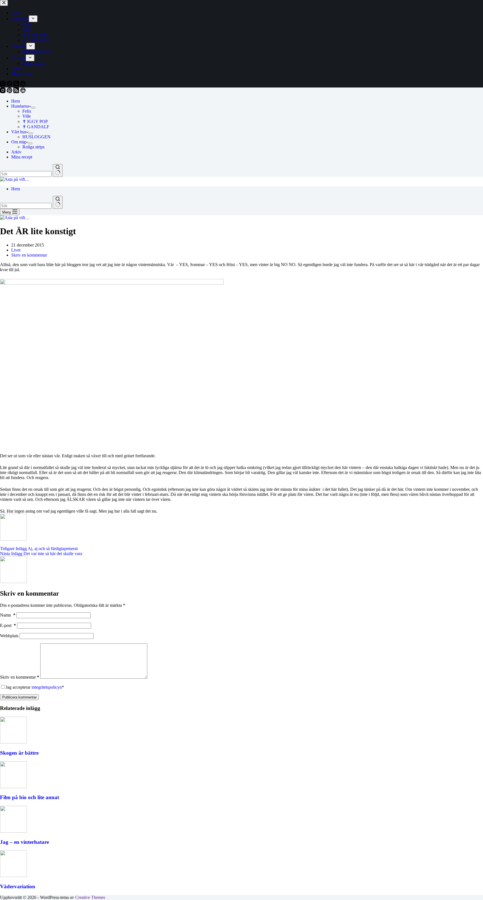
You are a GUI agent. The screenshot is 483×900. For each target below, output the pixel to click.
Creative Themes (90, 897)
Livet (15, 250)
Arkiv (16, 152)
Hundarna (20, 106)
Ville (26, 116)
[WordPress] (23, 91)
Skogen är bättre (19, 753)
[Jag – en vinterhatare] (13, 831)
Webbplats (9, 635)
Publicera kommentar (19, 697)
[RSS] (16, 91)
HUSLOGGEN (36, 136)
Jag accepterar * (35, 687)
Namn (7, 615)
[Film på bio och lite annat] (13, 786)
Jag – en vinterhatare (24, 842)
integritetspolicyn (47, 687)
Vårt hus (18, 131)
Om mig (18, 141)
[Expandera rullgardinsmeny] (33, 107)
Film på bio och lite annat (29, 797)
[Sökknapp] (58, 170)
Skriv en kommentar (29, 255)
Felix (26, 111)
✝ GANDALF (35, 126)
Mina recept (21, 157)
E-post (8, 625)
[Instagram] (3, 91)
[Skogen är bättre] (13, 742)
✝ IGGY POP (35, 121)
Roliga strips (33, 147)
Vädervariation (17, 886)
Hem (15, 101)
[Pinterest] (10, 91)
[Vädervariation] (13, 875)
